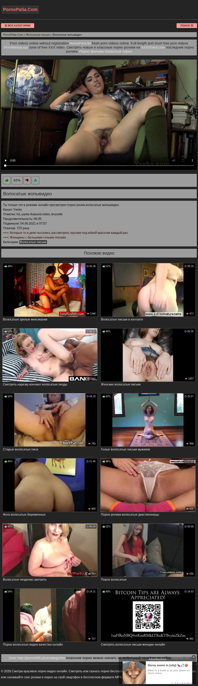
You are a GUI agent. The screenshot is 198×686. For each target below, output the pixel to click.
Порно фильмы (91, 51)
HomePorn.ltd (80, 43)
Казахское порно (118, 51)
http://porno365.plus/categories (41, 658)
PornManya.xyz (16, 47)
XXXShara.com (153, 47)
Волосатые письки (33, 242)
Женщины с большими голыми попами (38, 237)
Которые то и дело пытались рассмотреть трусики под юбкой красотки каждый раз (69, 232)
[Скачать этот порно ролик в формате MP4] (35, 180)
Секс (12, 658)
